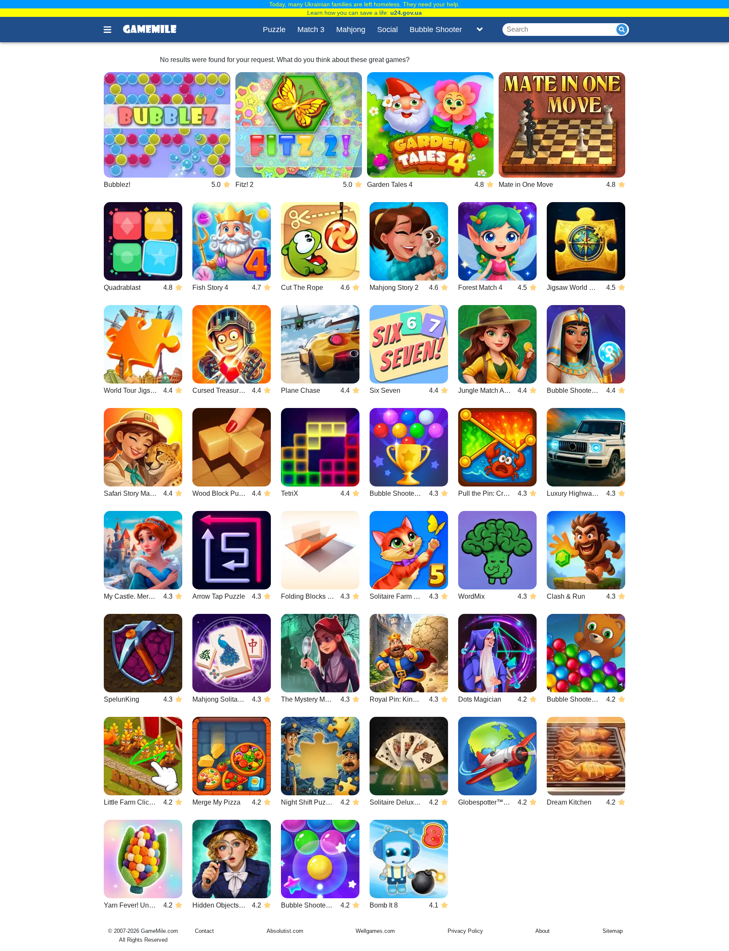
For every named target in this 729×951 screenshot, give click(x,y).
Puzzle (274, 29)
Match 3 (310, 29)
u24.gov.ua (406, 12)
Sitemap (612, 931)
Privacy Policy (465, 931)
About (542, 931)
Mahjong (350, 29)
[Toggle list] (479, 29)
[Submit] (621, 29)
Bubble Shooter (436, 29)
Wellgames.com (375, 931)
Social (387, 29)
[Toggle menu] (112, 29)
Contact (204, 931)
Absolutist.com (285, 931)
